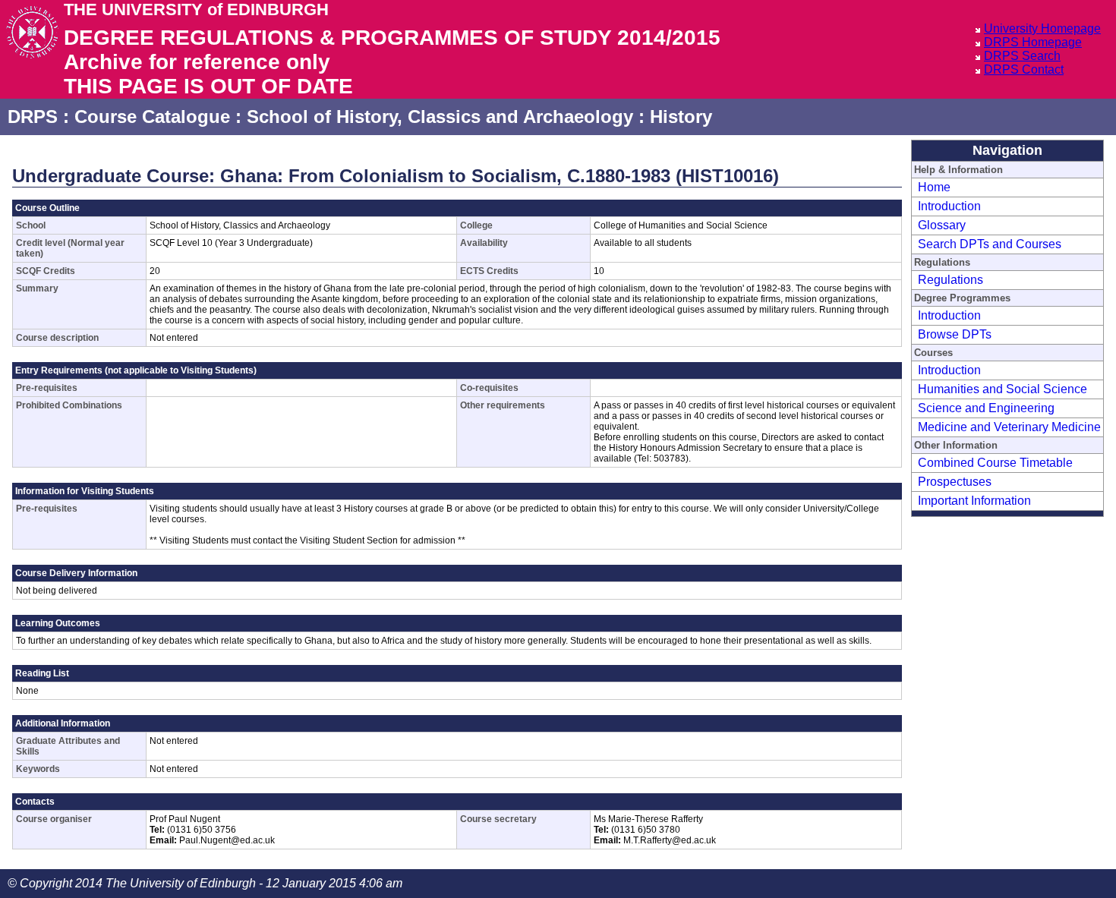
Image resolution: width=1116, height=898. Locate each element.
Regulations (950, 279)
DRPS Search (1022, 55)
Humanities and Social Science (1002, 389)
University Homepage (1042, 28)
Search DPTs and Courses (989, 244)
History (681, 116)
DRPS (33, 116)
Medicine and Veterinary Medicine (1009, 427)
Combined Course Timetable (995, 462)
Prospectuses (954, 481)
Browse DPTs (954, 334)
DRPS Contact (1024, 69)
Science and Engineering (986, 408)
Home (934, 187)
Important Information (974, 500)
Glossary (942, 225)
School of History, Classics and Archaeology (440, 116)
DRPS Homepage (1033, 42)
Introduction (949, 206)
